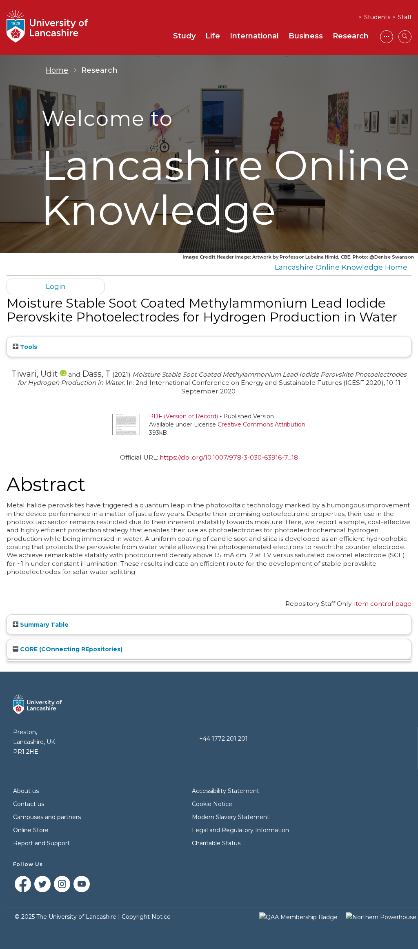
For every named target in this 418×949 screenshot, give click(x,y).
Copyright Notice (146, 916)
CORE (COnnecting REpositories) (70, 649)
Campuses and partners (47, 817)
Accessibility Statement (225, 791)
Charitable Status (216, 843)
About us (26, 791)
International (254, 35)
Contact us (28, 804)
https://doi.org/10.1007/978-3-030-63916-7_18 (229, 457)
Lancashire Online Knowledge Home (341, 267)
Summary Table (43, 624)
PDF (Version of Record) (183, 416)
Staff (404, 17)
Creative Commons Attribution (261, 424)
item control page (382, 603)
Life (212, 35)
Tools (27, 347)
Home (57, 70)
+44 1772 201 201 (223, 738)
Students (377, 17)
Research (351, 35)
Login (56, 286)
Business (306, 35)
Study (184, 35)
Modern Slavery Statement (230, 817)
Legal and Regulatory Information (240, 830)
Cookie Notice (212, 804)
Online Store (31, 830)
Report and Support (41, 843)
